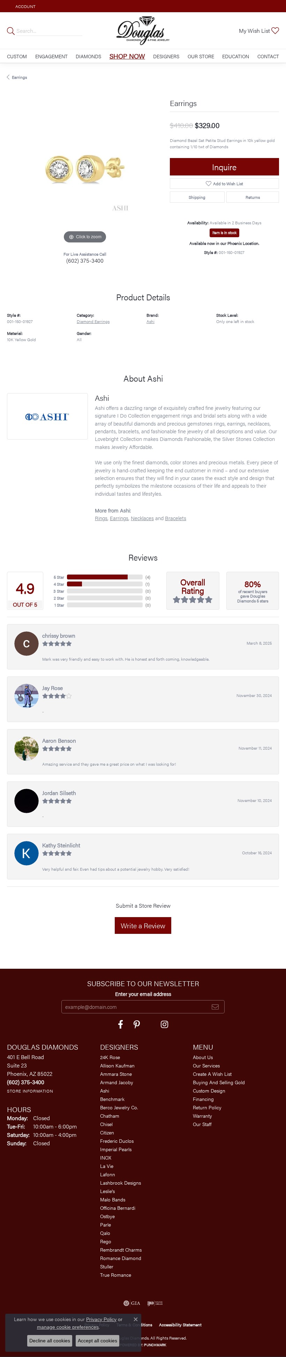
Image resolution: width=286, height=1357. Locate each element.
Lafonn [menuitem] (107, 1174)
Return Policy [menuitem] (207, 1107)
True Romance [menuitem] (115, 1274)
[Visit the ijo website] (155, 1303)
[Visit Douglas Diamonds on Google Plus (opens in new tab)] (164, 1024)
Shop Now (127, 56)
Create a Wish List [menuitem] (212, 1073)
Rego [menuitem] (105, 1241)
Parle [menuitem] (105, 1224)
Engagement (51, 56)
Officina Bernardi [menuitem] (117, 1207)
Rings (101, 518)
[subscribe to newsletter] (215, 1006)
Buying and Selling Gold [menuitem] (219, 1082)
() (147, 577)
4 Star (59, 584)
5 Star (59, 577)
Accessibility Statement (180, 1324)
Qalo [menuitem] (105, 1232)
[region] (85, 167)
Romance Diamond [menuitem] (120, 1257)
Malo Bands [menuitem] (112, 1199)
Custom (17, 56)
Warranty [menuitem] (202, 1115)
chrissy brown (58, 635)
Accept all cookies (97, 1340)
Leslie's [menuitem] (107, 1190)
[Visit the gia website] (131, 1303)
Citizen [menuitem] (107, 1132)
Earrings (19, 77)
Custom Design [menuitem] (209, 1090)
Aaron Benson (59, 740)
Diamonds (88, 56)
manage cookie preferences (68, 1327)
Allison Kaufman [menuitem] (117, 1065)
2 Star (59, 598)
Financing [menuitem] (203, 1098)
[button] (25, 6)
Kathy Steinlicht (61, 845)
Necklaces (142, 518)
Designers (166, 56)
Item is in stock (224, 232)
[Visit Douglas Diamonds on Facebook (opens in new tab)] (120, 1024)
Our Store (201, 56)
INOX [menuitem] (105, 1157)
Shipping (197, 197)
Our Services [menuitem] (206, 1065)
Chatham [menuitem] (109, 1115)
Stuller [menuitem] (106, 1266)
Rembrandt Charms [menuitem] (121, 1249)
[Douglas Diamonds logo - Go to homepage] (143, 30)
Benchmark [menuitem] (112, 1098)
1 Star (59, 605)
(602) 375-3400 (85, 260)
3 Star (58, 591)
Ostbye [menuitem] (107, 1216)
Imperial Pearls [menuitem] (115, 1149)
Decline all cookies (49, 1340)
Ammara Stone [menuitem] (116, 1073)
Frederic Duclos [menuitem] (117, 1140)
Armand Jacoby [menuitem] (116, 1082)
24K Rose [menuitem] (110, 1057)
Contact (268, 56)
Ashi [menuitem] (104, 1090)
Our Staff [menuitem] (202, 1123)
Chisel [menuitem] (106, 1123)
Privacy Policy (101, 1319)
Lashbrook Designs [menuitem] (120, 1182)
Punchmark (155, 1344)
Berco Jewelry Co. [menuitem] (119, 1107)
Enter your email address (143, 993)
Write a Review (143, 925)
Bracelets (175, 518)
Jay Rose (52, 688)
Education (235, 56)
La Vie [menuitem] (106, 1165)
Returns (253, 197)
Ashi (150, 321)
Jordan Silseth (59, 793)
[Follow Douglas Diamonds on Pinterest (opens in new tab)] (136, 1024)
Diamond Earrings (93, 321)
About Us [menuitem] (203, 1057)
